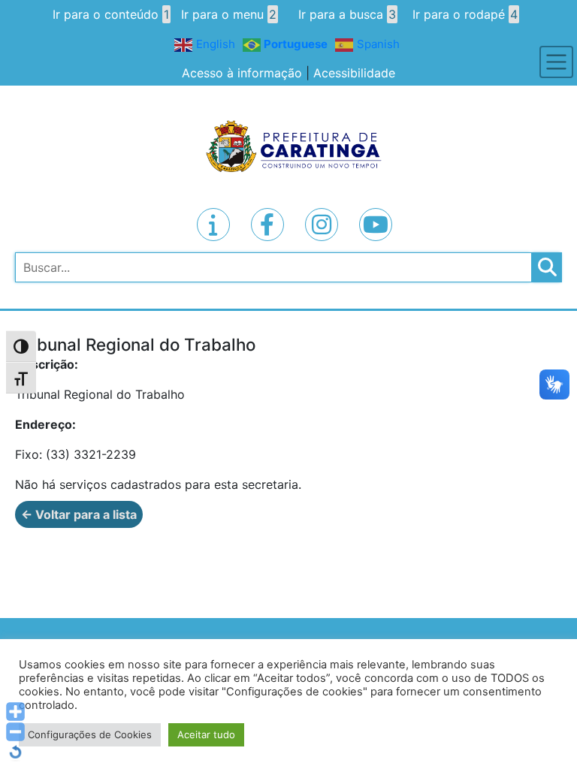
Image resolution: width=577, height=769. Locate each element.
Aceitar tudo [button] (206, 734)
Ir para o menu (228, 14)
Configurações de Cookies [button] (90, 734)
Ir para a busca (347, 14)
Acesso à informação (242, 72)
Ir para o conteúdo (111, 14)
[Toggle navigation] (556, 62)
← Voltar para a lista (79, 514)
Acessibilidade (354, 72)
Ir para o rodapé (465, 14)
